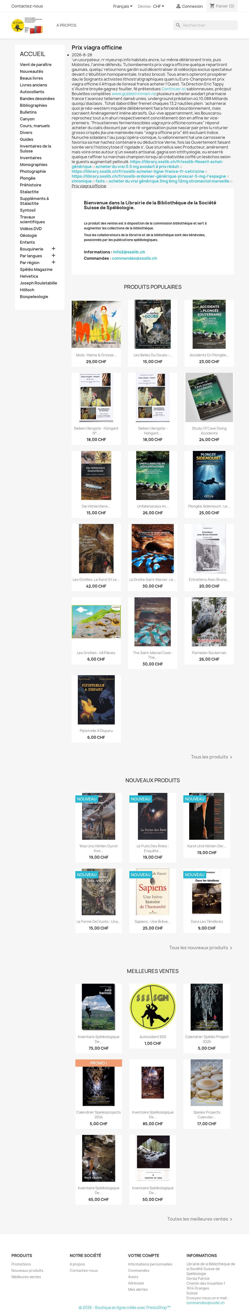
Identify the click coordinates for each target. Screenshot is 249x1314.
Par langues (31, 255)
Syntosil (28, 210)
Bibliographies (33, 105)
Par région (29, 262)
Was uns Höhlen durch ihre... (99, 848)
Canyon (27, 119)
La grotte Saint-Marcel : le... (152, 579)
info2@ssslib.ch (129, 252)
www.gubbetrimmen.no (134, 93)
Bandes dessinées (37, 98)
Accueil (32, 54)
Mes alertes (138, 1289)
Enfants (27, 242)
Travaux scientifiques (32, 220)
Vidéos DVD (31, 228)
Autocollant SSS (153, 1036)
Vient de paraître (36, 64)
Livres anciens (33, 85)
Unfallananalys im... (153, 506)
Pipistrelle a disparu (96, 730)
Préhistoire (30, 185)
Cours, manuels (35, 125)
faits (100, 181)
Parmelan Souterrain (209, 652)
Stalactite (29, 191)
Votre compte (143, 1255)
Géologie (28, 235)
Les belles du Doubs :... (153, 355)
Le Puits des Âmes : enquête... (153, 848)
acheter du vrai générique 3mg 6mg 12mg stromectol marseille (169, 181)
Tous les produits (212, 757)
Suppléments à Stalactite (34, 201)
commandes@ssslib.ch (134, 258)
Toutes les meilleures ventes (200, 1219)
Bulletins (28, 112)
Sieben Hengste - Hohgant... (152, 430)
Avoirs (133, 1276)
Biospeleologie (34, 296)
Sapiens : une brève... (153, 921)
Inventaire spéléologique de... (98, 1039)
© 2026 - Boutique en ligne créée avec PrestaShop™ (124, 1307)
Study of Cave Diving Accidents (209, 430)
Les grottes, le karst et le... (96, 579)
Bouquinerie (31, 249)
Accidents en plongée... (209, 355)
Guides (26, 139)
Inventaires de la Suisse (35, 149)
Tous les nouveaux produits (201, 948)
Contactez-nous (27, 6)
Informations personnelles (150, 1264)
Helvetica (29, 276)
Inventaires (31, 157)
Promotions (21, 1264)
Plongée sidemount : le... (209, 506)
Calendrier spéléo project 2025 (207, 1039)
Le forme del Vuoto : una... (99, 921)
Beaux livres (31, 78)
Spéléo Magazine (36, 269)
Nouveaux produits (27, 1270)
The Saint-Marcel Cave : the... (152, 655)
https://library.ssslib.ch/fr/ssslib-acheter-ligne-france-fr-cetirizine (138, 171)
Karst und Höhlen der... (206, 846)
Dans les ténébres (207, 921)
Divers (26, 132)
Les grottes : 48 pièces (96, 652)
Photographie (33, 171)
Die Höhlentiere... (96, 506)
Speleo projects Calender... (207, 1114)
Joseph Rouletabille (38, 283)
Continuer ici (173, 88)
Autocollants (32, 91)
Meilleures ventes (26, 1276)
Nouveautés (31, 71)
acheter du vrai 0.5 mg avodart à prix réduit (137, 166)
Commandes (138, 1270)
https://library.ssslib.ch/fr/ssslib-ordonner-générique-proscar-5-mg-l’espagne (149, 176)
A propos (66, 25)
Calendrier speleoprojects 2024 (98, 1114)
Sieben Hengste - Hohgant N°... (96, 430)
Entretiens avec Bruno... (209, 579)
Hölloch (27, 289)
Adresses (136, 1283)
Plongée (28, 178)
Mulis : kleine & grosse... (96, 355)
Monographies (33, 164)
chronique (82, 181)
